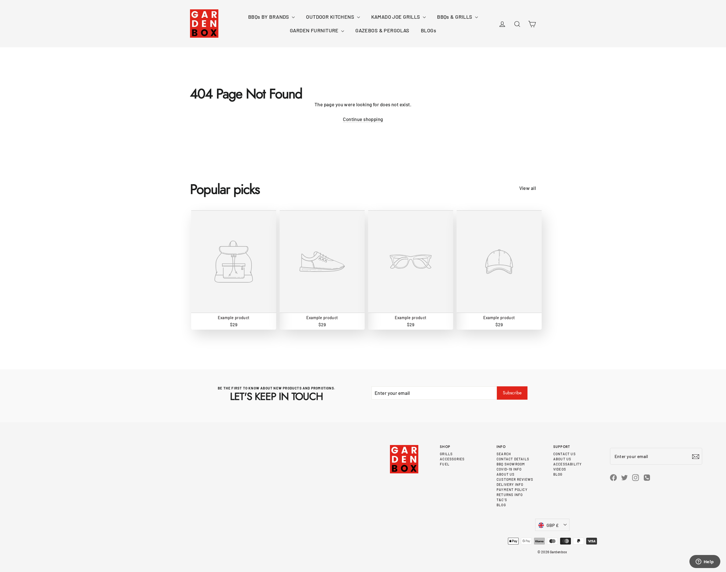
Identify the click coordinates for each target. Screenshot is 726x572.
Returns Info (510, 495)
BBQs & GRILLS (455, 17)
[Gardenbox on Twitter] (624, 477)
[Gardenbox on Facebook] (613, 477)
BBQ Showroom (511, 464)
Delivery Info (510, 484)
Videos (559, 469)
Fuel (444, 464)
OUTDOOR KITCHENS (330, 17)
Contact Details (513, 459)
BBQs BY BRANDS (269, 17)
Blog (501, 505)
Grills (446, 454)
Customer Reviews (515, 479)
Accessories (452, 459)
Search (504, 454)
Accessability (567, 464)
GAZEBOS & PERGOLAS (382, 30)
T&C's (502, 500)
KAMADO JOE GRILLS (396, 17)
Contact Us (564, 454)
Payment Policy (512, 490)
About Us (506, 474)
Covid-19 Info (509, 469)
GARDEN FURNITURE (315, 30)
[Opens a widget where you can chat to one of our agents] (704, 562)
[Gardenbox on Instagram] (635, 477)
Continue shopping (363, 119)
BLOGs (428, 30)
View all (527, 188)
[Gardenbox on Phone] (647, 477)
